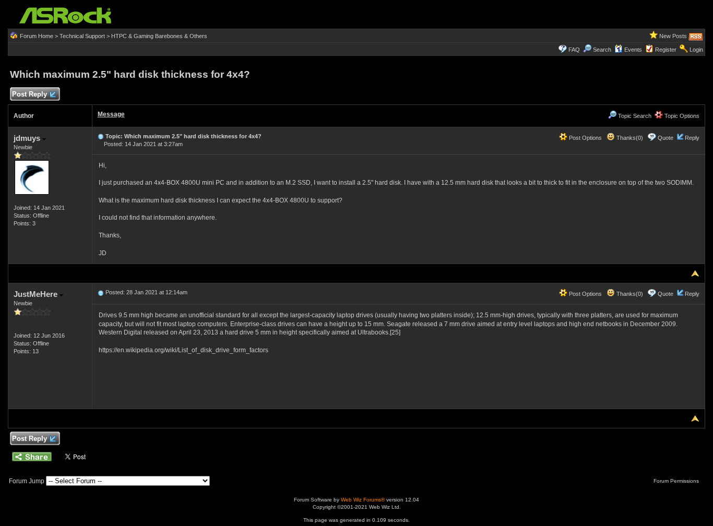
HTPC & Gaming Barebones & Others (159, 36)
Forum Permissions (676, 481)
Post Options (584, 138)
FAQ (574, 49)
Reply (692, 138)
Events (633, 49)
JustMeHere (37, 294)
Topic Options (681, 116)
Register (665, 49)
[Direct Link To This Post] (101, 136)
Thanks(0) (629, 138)
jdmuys (28, 138)
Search (602, 49)
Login (696, 49)
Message (111, 114)
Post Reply (29, 94)
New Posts (673, 36)
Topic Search (633, 116)
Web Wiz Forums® (363, 500)
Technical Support (82, 36)
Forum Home (36, 36)
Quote (665, 138)
